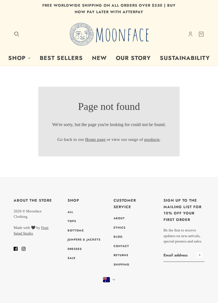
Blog (118, 237)
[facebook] (15, 248)
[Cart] (201, 34)
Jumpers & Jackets (84, 239)
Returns (121, 255)
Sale (72, 258)
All (70, 212)
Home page (95, 139)
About (119, 218)
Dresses (75, 249)
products (152, 139)
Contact (121, 246)
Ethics (119, 227)
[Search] (17, 34)
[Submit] (199, 255)
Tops (72, 221)
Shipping (121, 264)
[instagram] (23, 248)
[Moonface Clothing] (109, 34)
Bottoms (76, 230)
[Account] (190, 34)
